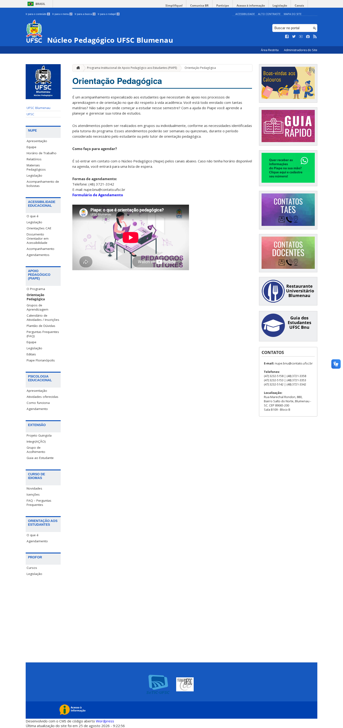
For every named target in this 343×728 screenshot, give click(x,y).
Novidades (34, 488)
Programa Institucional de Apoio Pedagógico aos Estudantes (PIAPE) (132, 68)
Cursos (32, 568)
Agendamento (37, 409)
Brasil (40, 4)
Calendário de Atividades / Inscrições (43, 317)
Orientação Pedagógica (36, 297)
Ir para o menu (62, 14)
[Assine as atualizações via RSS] (315, 36)
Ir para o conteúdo (37, 14)
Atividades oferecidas (42, 397)
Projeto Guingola (39, 435)
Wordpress (105, 721)
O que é (32, 216)
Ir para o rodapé (108, 14)
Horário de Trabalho (41, 153)
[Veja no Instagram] (308, 36)
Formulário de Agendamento (97, 194)
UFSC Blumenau (38, 108)
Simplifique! (173, 5)
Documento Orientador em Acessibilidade (38, 238)
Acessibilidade (245, 14)
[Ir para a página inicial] (77, 68)
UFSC (30, 114)
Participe (222, 5)
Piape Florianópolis (41, 360)
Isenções (33, 494)
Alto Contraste (269, 14)
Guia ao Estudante (40, 458)
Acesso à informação (251, 5)
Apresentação (37, 141)
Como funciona (38, 403)
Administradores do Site (300, 50)
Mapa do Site (292, 14)
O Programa (36, 289)
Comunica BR (199, 5)
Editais (31, 354)
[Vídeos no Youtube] (301, 36)
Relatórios (34, 159)
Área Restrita (270, 50)
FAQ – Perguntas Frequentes (39, 502)
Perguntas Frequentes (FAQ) (43, 334)
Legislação (280, 5)
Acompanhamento (40, 249)
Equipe (31, 147)
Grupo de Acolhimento (36, 449)
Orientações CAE (39, 228)
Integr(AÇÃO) (36, 441)
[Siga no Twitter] (294, 36)
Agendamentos (38, 255)
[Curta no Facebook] (287, 36)
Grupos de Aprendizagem (37, 307)
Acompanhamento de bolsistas (43, 183)
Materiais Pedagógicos (36, 167)
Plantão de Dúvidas (41, 326)
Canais (299, 5)
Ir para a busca (85, 14)
